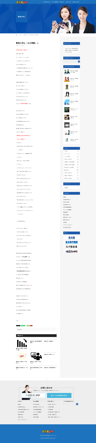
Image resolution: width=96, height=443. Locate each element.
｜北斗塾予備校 (50, 406)
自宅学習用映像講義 (67, 207)
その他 (71, 151)
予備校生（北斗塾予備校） (71, 161)
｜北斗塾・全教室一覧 (51, 414)
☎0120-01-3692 (76, 1)
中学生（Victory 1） (71, 159)
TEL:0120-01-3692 (67, 227)
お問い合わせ (68, 1)
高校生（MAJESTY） (71, 175)
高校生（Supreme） (71, 178)
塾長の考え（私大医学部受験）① (50, 367)
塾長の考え (62, 1)
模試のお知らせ (66, 219)
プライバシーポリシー (67, 224)
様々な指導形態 (55, 1)
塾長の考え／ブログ (67, 217)
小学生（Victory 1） (71, 172)
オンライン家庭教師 (67, 209)
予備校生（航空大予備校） (71, 164)
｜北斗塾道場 (50, 409)
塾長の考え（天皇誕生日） (49, 341)
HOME (64, 197)
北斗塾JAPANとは (46, 1)
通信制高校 (65, 212)
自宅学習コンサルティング (38, 406)
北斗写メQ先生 (66, 202)
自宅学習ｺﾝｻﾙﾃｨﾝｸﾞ (67, 204)
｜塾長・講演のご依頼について (53, 417)
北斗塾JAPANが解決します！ (24, 409)
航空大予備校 (66, 214)
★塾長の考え (20, 414)
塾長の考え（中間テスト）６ (49, 354)
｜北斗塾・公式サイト (51, 404)
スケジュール (71, 153)
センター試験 (71, 156)
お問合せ (65, 222)
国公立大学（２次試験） (71, 167)
